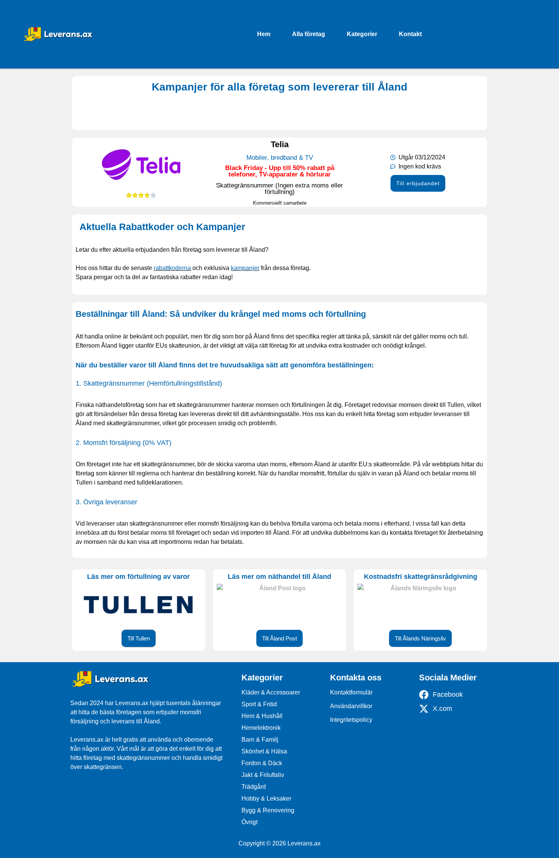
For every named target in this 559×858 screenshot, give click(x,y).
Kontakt (410, 34)
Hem (263, 34)
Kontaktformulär (351, 692)
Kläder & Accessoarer (270, 692)
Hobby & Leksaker (266, 798)
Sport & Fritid (259, 704)
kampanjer (245, 268)
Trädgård (253, 786)
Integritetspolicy (351, 720)
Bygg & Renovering (267, 810)
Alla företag (308, 34)
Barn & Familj (259, 739)
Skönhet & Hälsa (264, 751)
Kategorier (362, 34)
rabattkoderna (172, 268)
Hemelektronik (261, 728)
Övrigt (249, 822)
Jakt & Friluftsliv (262, 775)
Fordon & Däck (261, 763)
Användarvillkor (351, 706)
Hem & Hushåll (262, 716)
